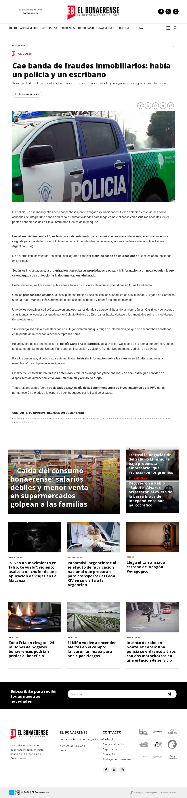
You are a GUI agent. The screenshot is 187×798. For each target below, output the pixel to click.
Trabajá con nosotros (117, 759)
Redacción (109, 739)
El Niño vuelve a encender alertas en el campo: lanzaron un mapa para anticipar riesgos (92, 649)
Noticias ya (49, 28)
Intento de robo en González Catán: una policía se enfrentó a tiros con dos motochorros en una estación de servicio (151, 651)
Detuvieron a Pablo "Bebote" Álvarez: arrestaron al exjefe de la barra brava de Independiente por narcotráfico (150, 494)
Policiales (67, 28)
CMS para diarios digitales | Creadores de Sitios (155, 792)
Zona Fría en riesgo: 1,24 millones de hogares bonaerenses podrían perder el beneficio (31, 649)
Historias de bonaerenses (96, 28)
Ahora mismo (29, 28)
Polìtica (123, 28)
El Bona (137, 28)
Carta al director (114, 744)
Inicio (13, 28)
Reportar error (113, 749)
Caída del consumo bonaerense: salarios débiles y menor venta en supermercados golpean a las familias (49, 487)
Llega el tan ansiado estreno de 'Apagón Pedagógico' (146, 567)
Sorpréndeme (31, 13)
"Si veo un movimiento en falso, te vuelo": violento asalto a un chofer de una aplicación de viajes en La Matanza (33, 571)
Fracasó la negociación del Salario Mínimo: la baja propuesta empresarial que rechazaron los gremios (151, 463)
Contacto (109, 754)
